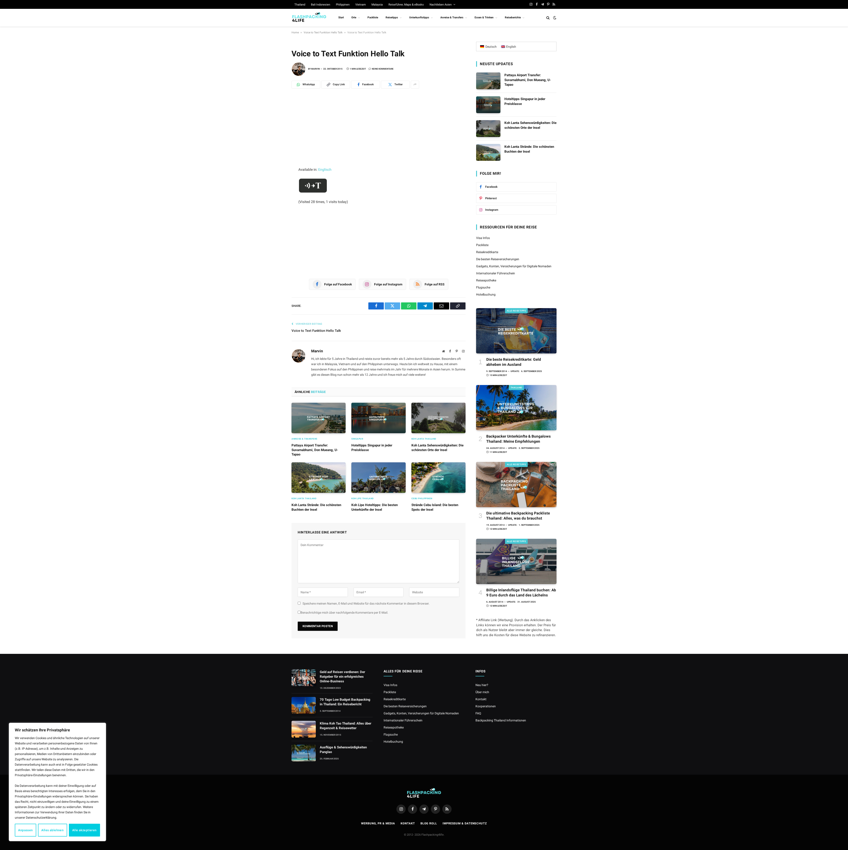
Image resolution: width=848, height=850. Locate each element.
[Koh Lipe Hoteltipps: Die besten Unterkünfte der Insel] (378, 477)
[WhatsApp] (276, 115)
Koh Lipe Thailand (362, 498)
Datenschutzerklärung (41, 817)
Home (295, 32)
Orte (353, 17)
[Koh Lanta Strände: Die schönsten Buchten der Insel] (319, 477)
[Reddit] (276, 154)
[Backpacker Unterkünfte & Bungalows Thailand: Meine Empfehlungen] (516, 407)
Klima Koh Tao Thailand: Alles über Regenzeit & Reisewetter (345, 725)
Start (341, 17)
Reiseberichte (513, 17)
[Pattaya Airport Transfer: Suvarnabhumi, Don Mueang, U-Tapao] (319, 418)
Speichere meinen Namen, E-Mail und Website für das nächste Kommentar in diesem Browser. (366, 603)
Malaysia (377, 4)
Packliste (372, 17)
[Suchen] (548, 18)
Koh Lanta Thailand (423, 439)
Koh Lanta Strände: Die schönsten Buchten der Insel (316, 507)
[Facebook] (276, 135)
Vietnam (360, 4)
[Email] (276, 164)
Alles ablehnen (52, 830)
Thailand (299, 4)
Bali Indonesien (320, 4)
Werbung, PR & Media (378, 823)
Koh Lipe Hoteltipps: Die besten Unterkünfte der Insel (374, 507)
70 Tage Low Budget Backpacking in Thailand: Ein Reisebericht (345, 702)
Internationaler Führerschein (495, 273)
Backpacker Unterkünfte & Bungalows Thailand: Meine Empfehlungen (518, 439)
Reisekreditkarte (487, 252)
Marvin (315, 69)
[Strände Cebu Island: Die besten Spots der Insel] (438, 477)
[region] (57, 782)
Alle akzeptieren (84, 830)
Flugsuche (483, 287)
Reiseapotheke (486, 280)
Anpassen (25, 830)
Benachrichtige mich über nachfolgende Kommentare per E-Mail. (344, 612)
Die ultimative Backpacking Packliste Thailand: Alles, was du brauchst (518, 515)
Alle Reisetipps (516, 310)
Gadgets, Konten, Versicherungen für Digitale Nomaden (513, 266)
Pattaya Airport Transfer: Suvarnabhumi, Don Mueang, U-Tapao (315, 449)
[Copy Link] (276, 174)
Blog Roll (428, 823)
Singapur (357, 439)
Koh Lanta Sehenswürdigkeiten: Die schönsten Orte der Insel (437, 447)
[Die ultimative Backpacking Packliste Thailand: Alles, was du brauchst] (516, 484)
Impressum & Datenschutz (465, 823)
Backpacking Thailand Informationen (500, 720)
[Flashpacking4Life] (309, 17)
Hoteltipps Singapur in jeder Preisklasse (371, 447)
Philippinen (343, 4)
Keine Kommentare (383, 69)
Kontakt (480, 699)
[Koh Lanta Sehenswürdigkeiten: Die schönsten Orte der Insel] (438, 418)
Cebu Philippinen (421, 498)
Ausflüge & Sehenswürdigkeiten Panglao (343, 749)
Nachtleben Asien (441, 4)
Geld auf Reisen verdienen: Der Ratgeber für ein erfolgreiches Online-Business (342, 676)
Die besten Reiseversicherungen (497, 259)
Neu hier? (481, 685)
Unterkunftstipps (419, 17)
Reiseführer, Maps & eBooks (406, 4)
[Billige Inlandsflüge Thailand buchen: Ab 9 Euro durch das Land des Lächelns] (516, 561)
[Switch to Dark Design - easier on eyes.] (554, 17)
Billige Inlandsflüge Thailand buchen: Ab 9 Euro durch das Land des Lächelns (521, 592)
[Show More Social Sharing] (415, 85)
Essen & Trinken (484, 17)
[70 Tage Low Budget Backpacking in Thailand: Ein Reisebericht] (304, 705)
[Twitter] (276, 144)
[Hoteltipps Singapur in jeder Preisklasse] (378, 418)
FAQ (478, 713)
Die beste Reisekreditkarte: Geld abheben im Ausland (513, 362)
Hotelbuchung (486, 294)
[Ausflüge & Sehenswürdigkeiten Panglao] (304, 753)
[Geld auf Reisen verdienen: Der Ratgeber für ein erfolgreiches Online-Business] (304, 677)
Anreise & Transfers (451, 17)
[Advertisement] (378, 134)
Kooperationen (485, 706)
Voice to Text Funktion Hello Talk (323, 32)
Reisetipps (392, 17)
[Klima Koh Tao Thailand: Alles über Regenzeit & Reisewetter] (304, 729)
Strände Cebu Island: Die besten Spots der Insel (434, 507)
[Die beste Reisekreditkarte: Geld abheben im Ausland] (516, 330)
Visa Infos (483, 238)
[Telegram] (276, 125)
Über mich (482, 692)
